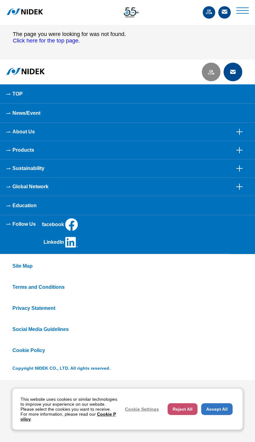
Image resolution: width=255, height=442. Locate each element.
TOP (17, 93)
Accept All (217, 409)
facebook (53, 224)
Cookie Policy (28, 350)
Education (24, 205)
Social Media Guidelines (40, 329)
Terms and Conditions (38, 287)
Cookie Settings (142, 409)
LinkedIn (54, 242)
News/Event (26, 113)
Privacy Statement (33, 308)
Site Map (22, 266)
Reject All (182, 409)
